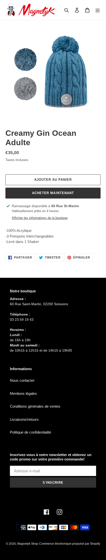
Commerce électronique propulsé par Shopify (69, 543)
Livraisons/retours (24, 419)
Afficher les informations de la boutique (40, 218)
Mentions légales (23, 393)
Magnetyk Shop (27, 543)
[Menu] (97, 10)
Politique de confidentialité (30, 432)
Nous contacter (22, 380)
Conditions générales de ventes (35, 406)
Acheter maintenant (53, 193)
